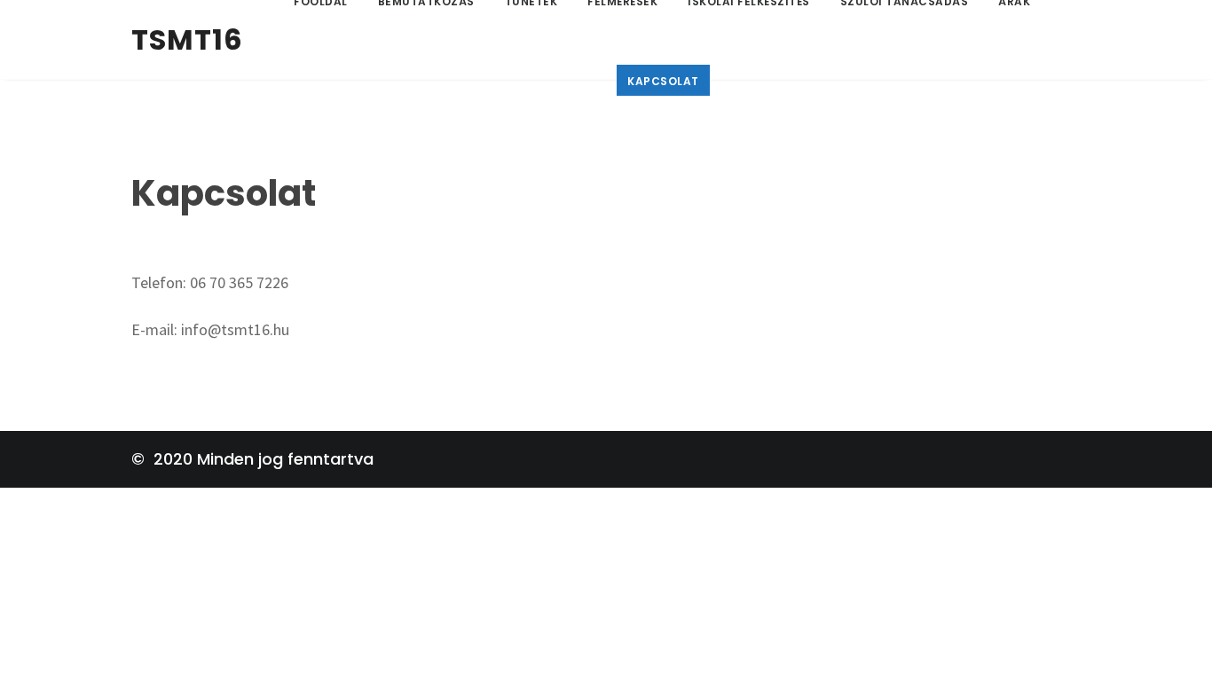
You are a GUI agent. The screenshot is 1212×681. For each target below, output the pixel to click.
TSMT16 (187, 39)
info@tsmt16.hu (235, 329)
